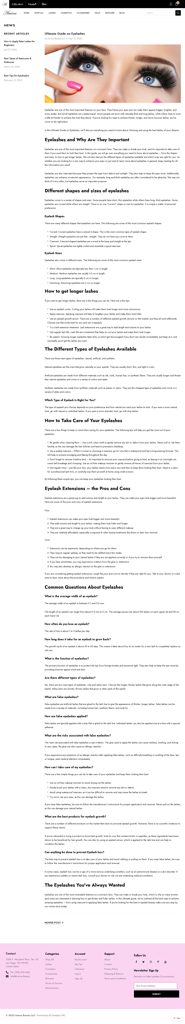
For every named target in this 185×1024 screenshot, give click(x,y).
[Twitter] (143, 962)
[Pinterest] (158, 962)
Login (170, 4)
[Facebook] (136, 962)
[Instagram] (151, 962)
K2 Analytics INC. (57, 1015)
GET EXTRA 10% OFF (136, 4)
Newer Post (53, 922)
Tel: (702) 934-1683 (20, 972)
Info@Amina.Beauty (19, 976)
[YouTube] (165, 962)
